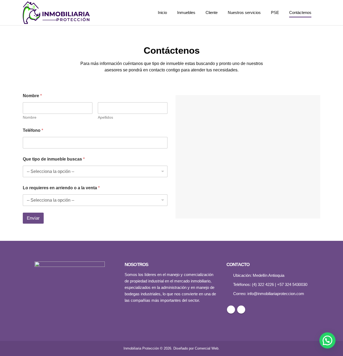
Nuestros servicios (244, 12)
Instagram (241, 310)
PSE (275, 12)
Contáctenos (300, 12)
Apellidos (105, 117)
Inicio (162, 12)
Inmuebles (186, 12)
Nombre (29, 117)
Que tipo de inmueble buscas (54, 159)
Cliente (212, 12)
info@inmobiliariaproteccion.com (275, 294)
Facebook (231, 310)
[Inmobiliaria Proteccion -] (56, 12)
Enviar (33, 218)
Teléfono (33, 130)
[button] (327, 340)
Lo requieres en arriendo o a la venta (61, 188)
